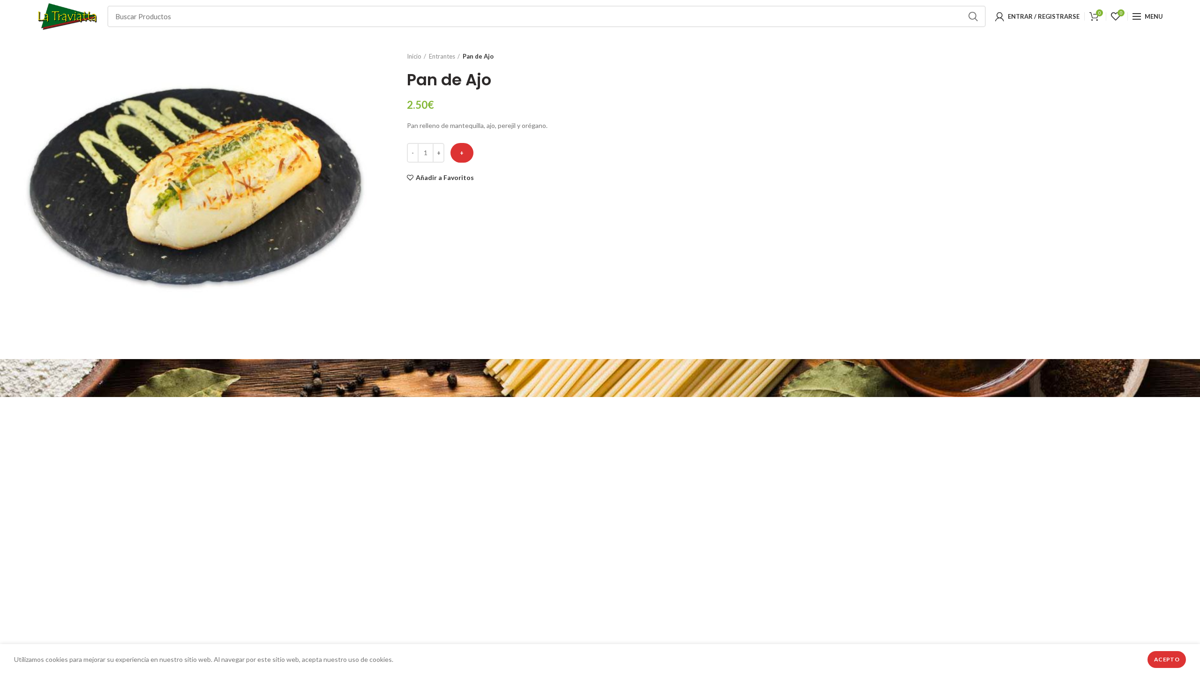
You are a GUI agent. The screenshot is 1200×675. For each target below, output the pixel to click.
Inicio (414, 56)
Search (973, 16)
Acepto (1166, 659)
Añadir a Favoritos (445, 177)
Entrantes (442, 56)
